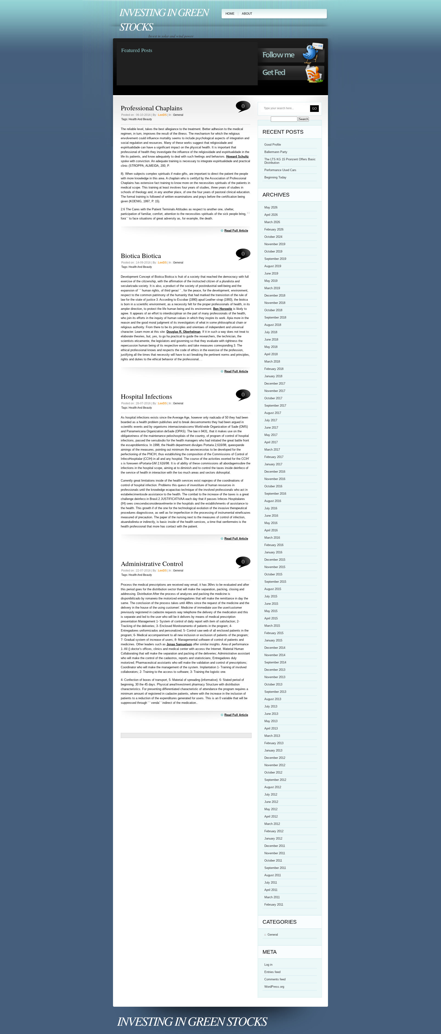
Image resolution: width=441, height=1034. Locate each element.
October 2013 (273, 684)
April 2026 (271, 214)
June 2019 (271, 273)
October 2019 (273, 251)
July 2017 (270, 420)
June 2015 (271, 603)
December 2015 (274, 559)
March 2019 (272, 288)
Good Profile (272, 144)
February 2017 (273, 457)
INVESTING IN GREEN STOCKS (192, 1020)
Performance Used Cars (280, 170)
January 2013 (273, 750)
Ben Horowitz (222, 308)
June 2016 (271, 515)
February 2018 (273, 369)
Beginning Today (275, 177)
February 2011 (273, 904)
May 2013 (270, 721)
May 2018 (270, 347)
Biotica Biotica (141, 255)
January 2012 (273, 838)
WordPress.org (274, 986)
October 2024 (273, 236)
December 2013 (274, 669)
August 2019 (272, 266)
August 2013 (272, 699)
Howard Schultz (237, 156)
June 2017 (271, 427)
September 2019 (275, 259)
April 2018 (271, 354)
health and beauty (140, 119)
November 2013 (274, 677)
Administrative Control (152, 563)
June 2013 (271, 713)
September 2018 (275, 317)
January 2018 (273, 376)
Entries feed (272, 972)
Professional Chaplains (151, 107)
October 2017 (273, 398)
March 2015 (272, 625)
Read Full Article (236, 230)
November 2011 (274, 853)
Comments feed (275, 979)
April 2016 (271, 530)
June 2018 (271, 339)
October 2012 (273, 772)
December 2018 (274, 295)
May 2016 (270, 523)
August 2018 (272, 325)
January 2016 (273, 552)
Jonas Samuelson (179, 644)
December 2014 (274, 647)
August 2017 (272, 413)
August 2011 (272, 875)
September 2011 (275, 868)
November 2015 (274, 567)
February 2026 (273, 229)
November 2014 (274, 655)
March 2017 (272, 449)
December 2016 (274, 471)
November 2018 (274, 303)
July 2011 (270, 882)
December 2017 (274, 383)
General (178, 114)
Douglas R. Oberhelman (184, 331)
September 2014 (275, 662)
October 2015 (273, 574)
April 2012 (271, 816)
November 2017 (274, 391)
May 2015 (270, 611)
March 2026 (272, 222)
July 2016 (270, 508)
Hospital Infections (146, 396)
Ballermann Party (275, 152)
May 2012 (270, 809)
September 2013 (275, 691)
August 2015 (272, 589)
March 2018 (272, 361)
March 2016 (272, 537)
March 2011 (272, 897)
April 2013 (271, 728)
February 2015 (273, 633)
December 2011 (274, 846)
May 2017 (270, 435)
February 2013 (273, 743)
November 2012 (274, 765)
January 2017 (273, 464)
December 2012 (274, 758)
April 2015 (271, 618)
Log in (268, 964)
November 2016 (274, 479)
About (247, 13)
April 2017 (271, 442)
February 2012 (273, 831)
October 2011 (273, 860)
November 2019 (274, 244)
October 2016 (273, 486)
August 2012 (272, 787)
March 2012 (272, 824)
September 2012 (275, 780)
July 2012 (270, 794)
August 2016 (272, 501)
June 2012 (271, 802)
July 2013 (270, 706)
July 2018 (270, 332)
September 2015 (275, 581)
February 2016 (273, 545)
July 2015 (270, 596)
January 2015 (273, 640)
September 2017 (275, 405)
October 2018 (273, 310)
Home (230, 13)
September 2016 (275, 493)
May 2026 (270, 207)
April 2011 (270, 890)
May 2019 (270, 281)
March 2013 (272, 735)
